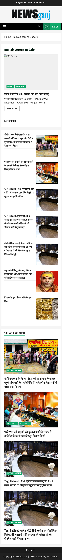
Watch (55, 26)
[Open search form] (39, 26)
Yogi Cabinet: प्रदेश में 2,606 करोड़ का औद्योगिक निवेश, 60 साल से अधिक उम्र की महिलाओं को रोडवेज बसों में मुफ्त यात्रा (18, 221)
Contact (30, 550)
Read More (13, 109)
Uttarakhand (25, 424)
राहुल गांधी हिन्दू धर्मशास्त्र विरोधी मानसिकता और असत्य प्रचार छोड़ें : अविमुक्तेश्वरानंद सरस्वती (18, 273)
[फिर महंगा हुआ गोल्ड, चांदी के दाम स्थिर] (47, 309)
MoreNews (37, 556)
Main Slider (12, 424)
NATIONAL (20, 86)
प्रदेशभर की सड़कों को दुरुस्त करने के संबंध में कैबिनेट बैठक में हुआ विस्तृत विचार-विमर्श (18, 165)
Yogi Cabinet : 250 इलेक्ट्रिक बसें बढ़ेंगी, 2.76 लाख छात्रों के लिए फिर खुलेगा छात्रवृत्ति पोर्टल (19, 192)
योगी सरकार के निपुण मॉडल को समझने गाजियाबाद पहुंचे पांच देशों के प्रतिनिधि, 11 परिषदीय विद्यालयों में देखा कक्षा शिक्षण (18, 140)
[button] (4, 27)
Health (10, 86)
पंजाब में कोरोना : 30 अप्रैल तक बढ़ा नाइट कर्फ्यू (31, 72)
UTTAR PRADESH (14, 370)
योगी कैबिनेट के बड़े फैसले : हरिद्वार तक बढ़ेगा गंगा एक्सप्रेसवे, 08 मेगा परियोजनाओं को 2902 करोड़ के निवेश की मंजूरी (18, 248)
